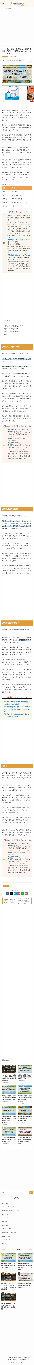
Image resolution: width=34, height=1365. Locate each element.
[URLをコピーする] (26, 893)
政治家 (6, 1221)
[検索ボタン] (30, 3)
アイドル (7, 1214)
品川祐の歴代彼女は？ (13, 331)
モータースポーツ (9, 1232)
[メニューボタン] (3, 3)
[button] (7, 893)
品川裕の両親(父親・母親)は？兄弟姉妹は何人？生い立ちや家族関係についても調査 (17, 709)
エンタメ (5, 56)
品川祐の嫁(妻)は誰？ (13, 329)
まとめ (8, 334)
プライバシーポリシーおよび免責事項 (13, 1357)
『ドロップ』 (11, 215)
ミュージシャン (8, 1207)
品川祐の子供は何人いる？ (14, 326)
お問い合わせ (26, 1357)
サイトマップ (7, 1359)
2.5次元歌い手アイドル (11, 1210)
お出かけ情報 (8, 1236)
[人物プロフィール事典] (17, 3)
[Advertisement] (17, 27)
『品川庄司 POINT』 (13, 443)
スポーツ (7, 1229)
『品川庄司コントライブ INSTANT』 (19, 429)
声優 (5, 1218)
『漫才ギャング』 (13, 240)
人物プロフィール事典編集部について (21, 1359)
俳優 (5, 1225)
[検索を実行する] (31, 1192)
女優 (5, 1203)
